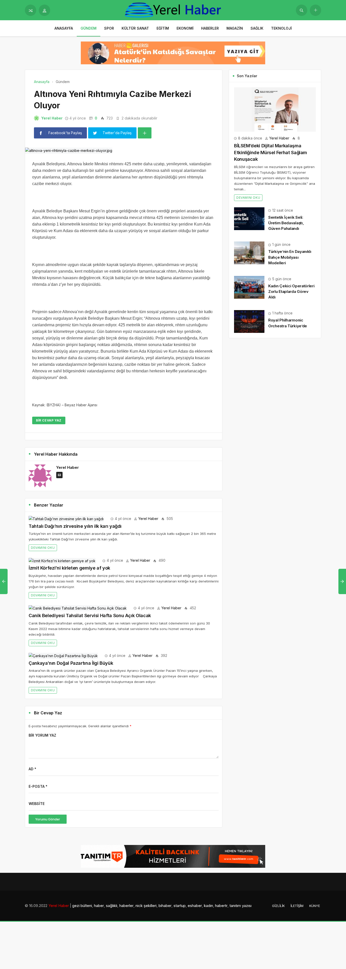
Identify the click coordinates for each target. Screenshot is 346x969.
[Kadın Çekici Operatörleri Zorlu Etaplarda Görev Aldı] (249, 287)
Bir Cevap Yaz (49, 420)
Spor (109, 28)
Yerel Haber (52, 118)
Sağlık (257, 28)
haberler (126, 905)
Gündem (89, 28)
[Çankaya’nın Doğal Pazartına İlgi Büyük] (63, 655)
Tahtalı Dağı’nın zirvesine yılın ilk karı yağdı (75, 526)
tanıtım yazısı (240, 905)
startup (180, 905)
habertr (221, 905)
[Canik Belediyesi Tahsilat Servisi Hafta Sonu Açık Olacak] (78, 608)
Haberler (210, 28)
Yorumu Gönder (47, 819)
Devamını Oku (43, 548)
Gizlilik (278, 906)
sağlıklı (111, 905)
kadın (208, 905)
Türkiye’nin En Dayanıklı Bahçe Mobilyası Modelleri (289, 257)
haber (99, 905)
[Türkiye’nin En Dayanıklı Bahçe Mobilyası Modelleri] (249, 252)
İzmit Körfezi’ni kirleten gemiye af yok (69, 568)
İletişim (297, 906)
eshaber (195, 905)
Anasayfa (63, 28)
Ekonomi (185, 28)
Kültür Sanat (135, 28)
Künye (314, 906)
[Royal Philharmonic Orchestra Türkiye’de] (249, 321)
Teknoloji (281, 28)
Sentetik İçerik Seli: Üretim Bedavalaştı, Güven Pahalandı (286, 223)
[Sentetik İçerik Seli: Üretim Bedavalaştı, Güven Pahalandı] (249, 218)
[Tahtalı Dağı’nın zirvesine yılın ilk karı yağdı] (66, 518)
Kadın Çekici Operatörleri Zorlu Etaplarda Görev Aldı (291, 291)
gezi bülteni (82, 905)
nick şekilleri (146, 905)
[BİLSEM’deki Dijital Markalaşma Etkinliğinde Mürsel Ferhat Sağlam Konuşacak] (275, 109)
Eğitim (163, 28)
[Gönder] (301, 10)
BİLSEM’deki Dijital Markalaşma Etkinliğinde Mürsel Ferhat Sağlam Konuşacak (270, 152)
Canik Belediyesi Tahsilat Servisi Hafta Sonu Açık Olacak (90, 615)
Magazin (234, 28)
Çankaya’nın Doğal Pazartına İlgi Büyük (71, 663)
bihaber (165, 905)
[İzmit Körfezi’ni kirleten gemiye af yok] (62, 560)
